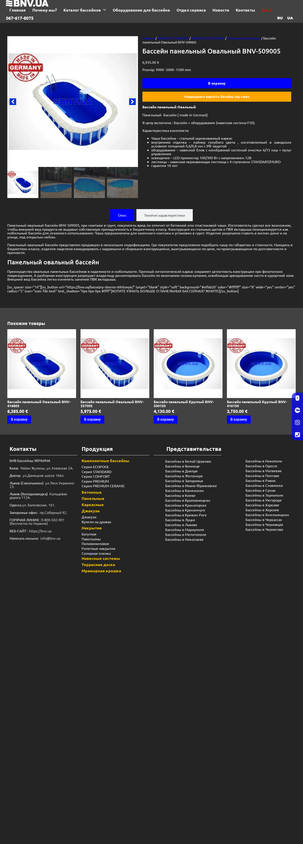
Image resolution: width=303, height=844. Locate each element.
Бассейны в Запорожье (184, 480)
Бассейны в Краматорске (186, 505)
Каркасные (93, 504)
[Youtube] (297, 398)
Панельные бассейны (244, 38)
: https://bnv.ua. (31, 530)
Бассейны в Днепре (181, 471)
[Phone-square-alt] (297, 434)
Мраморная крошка (101, 570)
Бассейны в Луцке (180, 519)
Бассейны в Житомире (184, 476)
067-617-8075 (19, 18)
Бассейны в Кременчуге (185, 510)
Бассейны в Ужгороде (264, 500)
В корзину (217, 83)
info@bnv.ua (50, 538)
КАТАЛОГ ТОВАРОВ (173, 38)
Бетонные (92, 492)
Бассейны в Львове (181, 524)
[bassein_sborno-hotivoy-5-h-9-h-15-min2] (72, 101)
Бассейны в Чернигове (264, 529)
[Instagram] (297, 422)
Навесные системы (101, 558)
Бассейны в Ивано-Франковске (191, 485)
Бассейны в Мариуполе (184, 529)
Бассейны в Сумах (260, 490)
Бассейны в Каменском (184, 490)
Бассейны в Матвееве (264, 470)
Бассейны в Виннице (182, 466)
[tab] (122, 215)
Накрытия (92, 527)
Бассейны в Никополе (264, 461)
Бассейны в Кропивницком (187, 500)
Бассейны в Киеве (180, 495)
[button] (13, 101)
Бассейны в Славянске (264, 485)
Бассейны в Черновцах (264, 524)
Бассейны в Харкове (262, 505)
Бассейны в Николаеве (184, 539)
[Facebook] (297, 410)
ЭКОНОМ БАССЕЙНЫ (207, 38)
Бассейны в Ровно (260, 480)
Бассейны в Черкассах (264, 519)
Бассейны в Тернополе (264, 495)
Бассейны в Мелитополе (185, 534)
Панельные (93, 498)
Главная (148, 38)
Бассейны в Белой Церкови (188, 461)
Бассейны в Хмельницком (267, 514)
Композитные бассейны (105, 460)
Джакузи (91, 510)
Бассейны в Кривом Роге (186, 515)
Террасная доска (98, 564)
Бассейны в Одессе (261, 466)
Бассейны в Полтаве (262, 475)
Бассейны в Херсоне (262, 509)
